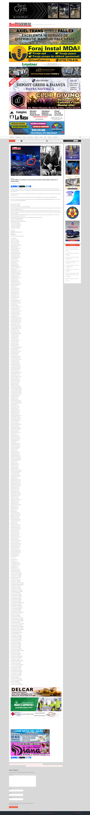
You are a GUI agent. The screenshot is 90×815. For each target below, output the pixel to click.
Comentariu (11, 774)
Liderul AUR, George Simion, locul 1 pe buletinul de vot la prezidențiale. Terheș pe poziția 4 (26, 764)
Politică (24, 137)
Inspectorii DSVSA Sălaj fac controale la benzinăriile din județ (42, 140)
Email (10, 793)
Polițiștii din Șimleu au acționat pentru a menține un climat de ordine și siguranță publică (71, 249)
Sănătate (36, 137)
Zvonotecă (55, 137)
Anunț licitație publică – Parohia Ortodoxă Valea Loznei (72, 270)
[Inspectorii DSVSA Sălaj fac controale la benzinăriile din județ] (29, 140)
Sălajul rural (30, 137)
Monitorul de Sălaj (13, 183)
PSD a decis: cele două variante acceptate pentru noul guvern (72, 258)
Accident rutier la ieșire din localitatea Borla (71, 279)
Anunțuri (50, 137)
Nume (10, 788)
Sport (45, 137)
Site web (10, 797)
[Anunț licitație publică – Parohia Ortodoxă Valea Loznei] (55, 140)
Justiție (41, 137)
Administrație (18, 137)
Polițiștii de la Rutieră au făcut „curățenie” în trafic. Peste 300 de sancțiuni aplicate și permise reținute (72, 274)
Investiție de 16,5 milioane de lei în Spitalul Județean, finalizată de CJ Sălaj (72, 262)
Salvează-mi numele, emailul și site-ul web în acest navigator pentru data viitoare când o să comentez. (21, 804)
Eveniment (12, 137)
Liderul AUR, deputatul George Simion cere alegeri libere (72, 254)
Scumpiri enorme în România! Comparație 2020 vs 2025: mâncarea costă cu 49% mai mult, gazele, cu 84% (44, 765)
